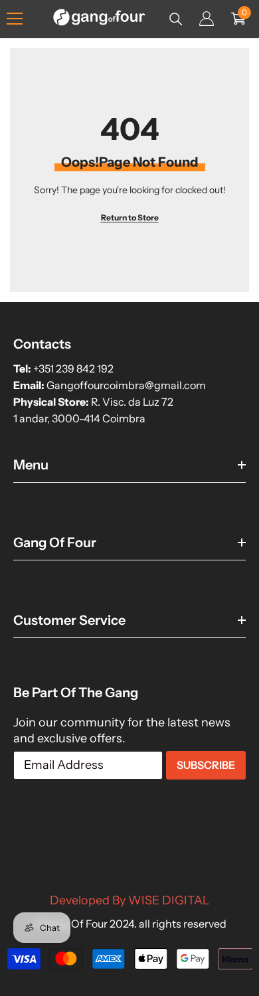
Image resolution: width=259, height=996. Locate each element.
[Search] (176, 19)
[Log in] (206, 18)
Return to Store (130, 217)
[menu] (15, 19)
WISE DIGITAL (169, 900)
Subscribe (206, 765)
